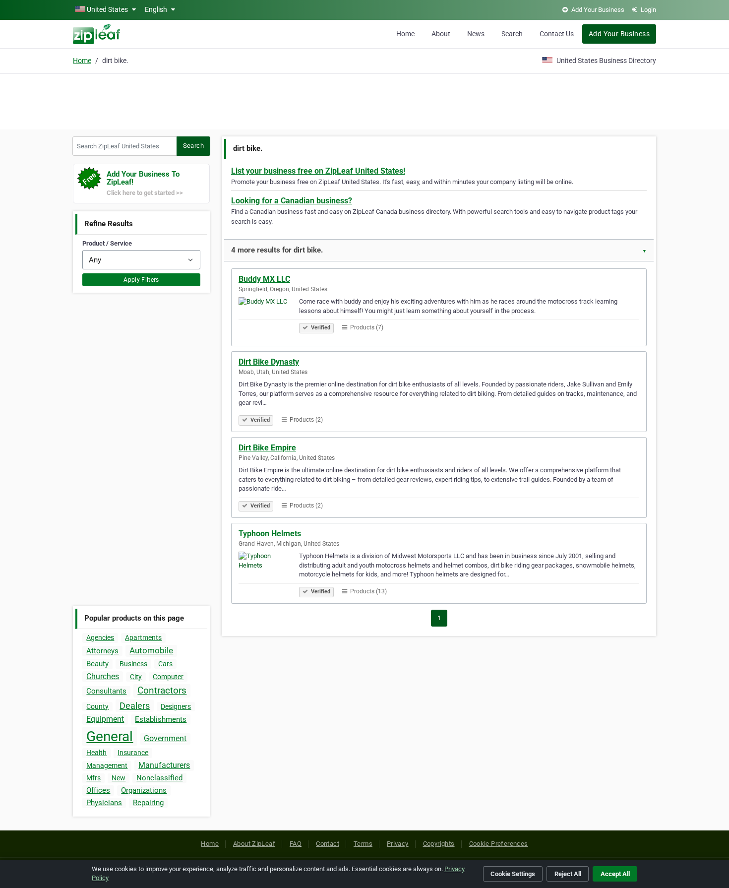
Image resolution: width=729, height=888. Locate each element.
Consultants (106, 691)
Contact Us (557, 34)
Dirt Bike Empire (267, 447)
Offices (98, 790)
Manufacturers (164, 765)
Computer (168, 677)
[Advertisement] (364, 100)
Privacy (398, 843)
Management (106, 765)
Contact (327, 843)
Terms (363, 843)
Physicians (104, 802)
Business (133, 664)
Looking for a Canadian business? (291, 200)
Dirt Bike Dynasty (269, 362)
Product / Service (107, 243)
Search (512, 34)
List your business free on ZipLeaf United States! (318, 171)
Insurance (133, 753)
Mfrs (93, 778)
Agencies (100, 637)
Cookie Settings (512, 874)
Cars (165, 664)
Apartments (143, 637)
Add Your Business (619, 34)
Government (165, 738)
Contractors (161, 690)
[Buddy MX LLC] (269, 318)
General (109, 736)
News (476, 34)
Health (96, 753)
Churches (102, 676)
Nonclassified (159, 777)
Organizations (144, 790)
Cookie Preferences (498, 843)
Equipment (105, 719)
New (118, 778)
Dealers (135, 705)
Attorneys (102, 650)
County (97, 706)
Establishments (160, 719)
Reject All (567, 874)
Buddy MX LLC (264, 279)
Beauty (97, 663)
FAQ (296, 843)
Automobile (151, 650)
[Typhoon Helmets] (269, 573)
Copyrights (439, 843)
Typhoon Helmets (270, 533)
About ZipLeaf (254, 843)
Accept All (615, 874)
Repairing (148, 802)
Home (405, 34)
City (136, 677)
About (440, 34)
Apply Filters (141, 279)
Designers (176, 706)
